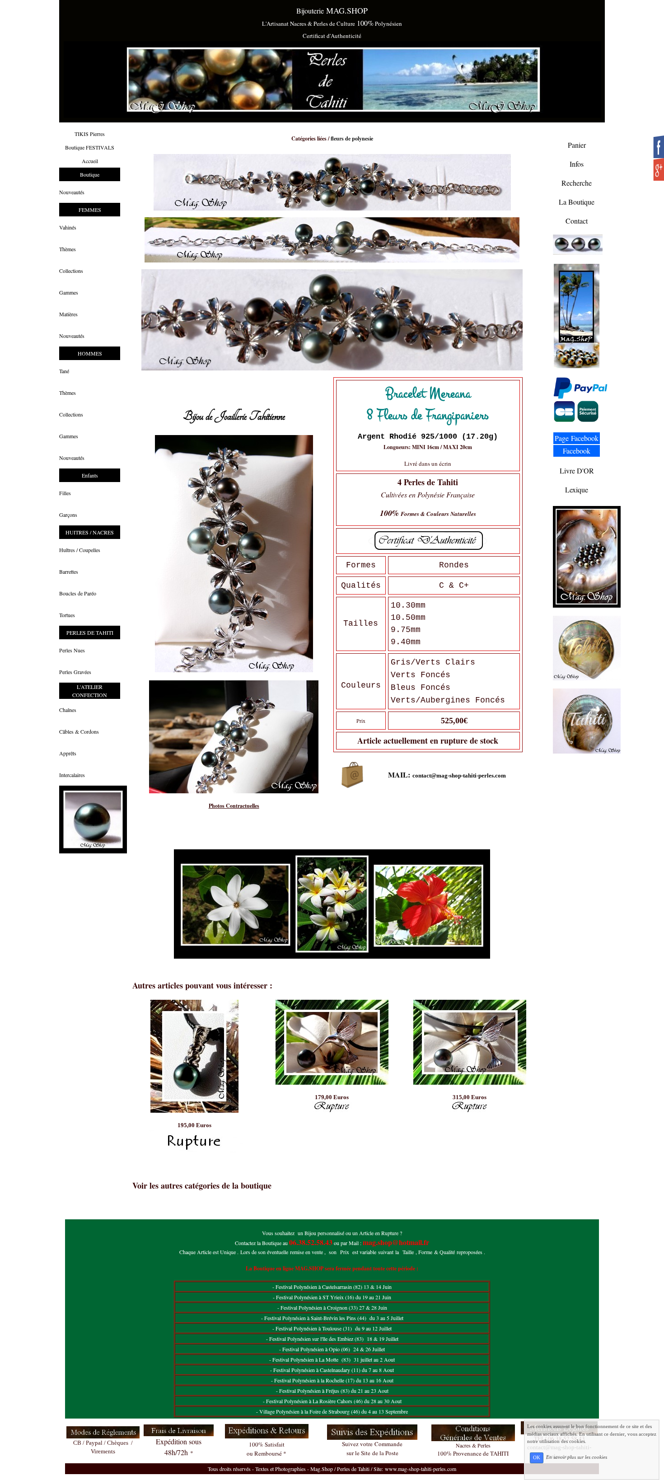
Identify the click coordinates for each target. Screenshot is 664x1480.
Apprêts (67, 753)
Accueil (90, 160)
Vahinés (67, 227)
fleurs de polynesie (352, 138)
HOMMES (90, 353)
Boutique (89, 174)
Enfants (90, 475)
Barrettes (68, 571)
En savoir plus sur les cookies (576, 1457)
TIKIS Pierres (90, 133)
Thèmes (67, 249)
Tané (64, 371)
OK (536, 1457)
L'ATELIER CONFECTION (89, 690)
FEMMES (90, 209)
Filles (65, 492)
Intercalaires (72, 774)
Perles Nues (72, 650)
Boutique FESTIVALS (89, 147)
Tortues (67, 614)
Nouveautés (71, 192)
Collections (71, 270)
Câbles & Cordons (79, 731)
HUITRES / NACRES (89, 532)
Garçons (68, 514)
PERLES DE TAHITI (89, 632)
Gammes (68, 292)
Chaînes (67, 709)
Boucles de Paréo (77, 593)
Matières (68, 314)
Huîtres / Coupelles (79, 549)
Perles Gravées (75, 671)
